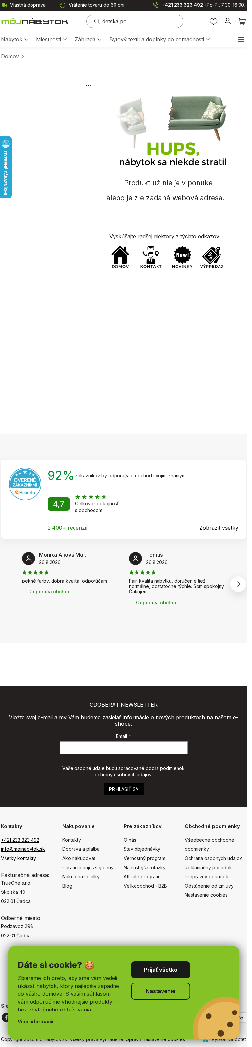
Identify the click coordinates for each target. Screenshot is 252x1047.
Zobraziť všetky (219, 527)
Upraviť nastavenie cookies (155, 1039)
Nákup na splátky (81, 876)
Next (238, 584)
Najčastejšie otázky (145, 867)
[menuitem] (14, 40)
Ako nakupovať (78, 858)
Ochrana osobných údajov (213, 858)
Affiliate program (141, 876)
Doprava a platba (81, 849)
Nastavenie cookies (206, 895)
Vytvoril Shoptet (228, 1039)
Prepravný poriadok (206, 876)
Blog (67, 886)
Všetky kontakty (18, 858)
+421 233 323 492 (203, 5)
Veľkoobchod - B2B (145, 886)
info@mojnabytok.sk (23, 849)
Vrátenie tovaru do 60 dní (96, 5)
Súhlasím (160, 969)
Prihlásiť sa (123, 789)
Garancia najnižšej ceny (88, 867)
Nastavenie (160, 991)
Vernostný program (144, 858)
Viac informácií (35, 1021)
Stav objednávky (142, 849)
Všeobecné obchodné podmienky (209, 844)
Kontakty (71, 840)
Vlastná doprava (28, 5)
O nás (130, 840)
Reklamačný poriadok (208, 867)
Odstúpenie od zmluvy (209, 886)
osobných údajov (132, 774)
